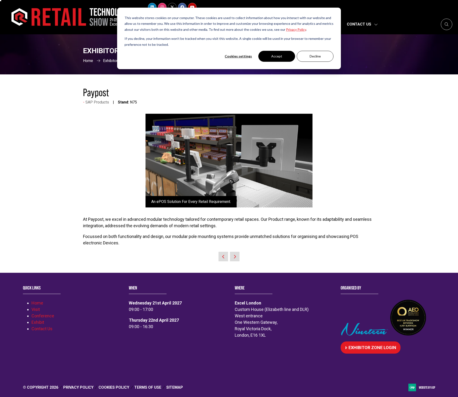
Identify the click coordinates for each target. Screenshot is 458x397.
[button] (446, 24)
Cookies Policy (114, 387)
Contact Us (359, 24)
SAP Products (97, 102)
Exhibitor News (115, 60)
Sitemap (174, 387)
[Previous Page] (223, 256)
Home (88, 60)
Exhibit (37, 322)
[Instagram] (162, 7)
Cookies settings (238, 56)
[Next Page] (234, 256)
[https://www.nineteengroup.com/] (365, 333)
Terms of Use (147, 387)
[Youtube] (192, 7)
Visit (35, 309)
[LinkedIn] (152, 7)
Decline (315, 56)
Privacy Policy (78, 387)
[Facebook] (182, 7)
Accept (276, 56)
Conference (42, 315)
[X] (172, 7)
